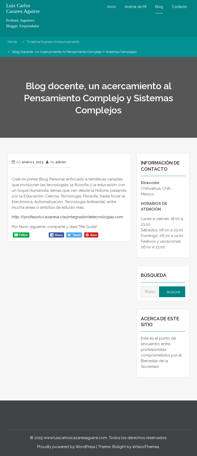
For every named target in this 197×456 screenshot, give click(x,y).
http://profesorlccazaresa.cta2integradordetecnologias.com (67, 217)
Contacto (179, 7)
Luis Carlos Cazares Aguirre (23, 8)
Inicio (111, 7)
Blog (159, 7)
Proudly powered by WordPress (66, 446)
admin (60, 162)
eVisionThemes (145, 446)
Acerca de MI (135, 7)
